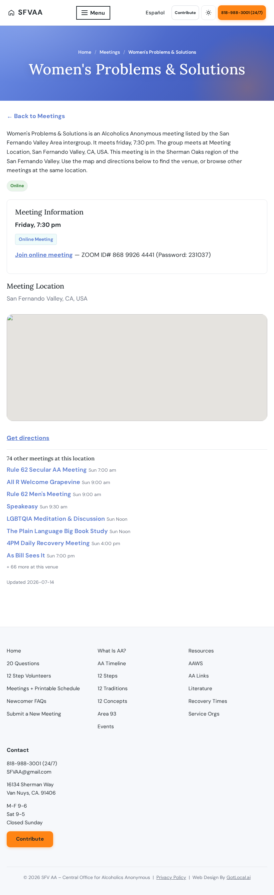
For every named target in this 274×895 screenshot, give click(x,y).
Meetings (110, 52)
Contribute (185, 12)
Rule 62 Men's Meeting (39, 494)
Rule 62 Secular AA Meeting (47, 470)
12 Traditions (113, 688)
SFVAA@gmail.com (29, 772)
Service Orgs (204, 714)
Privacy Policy (171, 877)
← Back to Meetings (36, 116)
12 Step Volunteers (29, 676)
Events (106, 726)
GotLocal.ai (239, 877)
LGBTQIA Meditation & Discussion (56, 519)
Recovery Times (207, 701)
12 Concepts (112, 701)
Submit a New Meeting (34, 714)
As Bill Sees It (26, 555)
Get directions (28, 438)
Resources (201, 650)
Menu (97, 12)
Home (84, 52)
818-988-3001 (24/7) (242, 12)
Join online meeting (44, 255)
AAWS (195, 663)
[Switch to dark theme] (208, 12)
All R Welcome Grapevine (43, 482)
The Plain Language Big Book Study (57, 531)
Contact (18, 750)
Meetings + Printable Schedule (43, 688)
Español (155, 12)
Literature (200, 688)
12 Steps (108, 676)
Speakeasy (22, 506)
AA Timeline (112, 663)
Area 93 (107, 714)
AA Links (198, 676)
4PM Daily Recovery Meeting (48, 543)
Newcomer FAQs (26, 701)
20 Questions (23, 663)
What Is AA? (112, 650)
